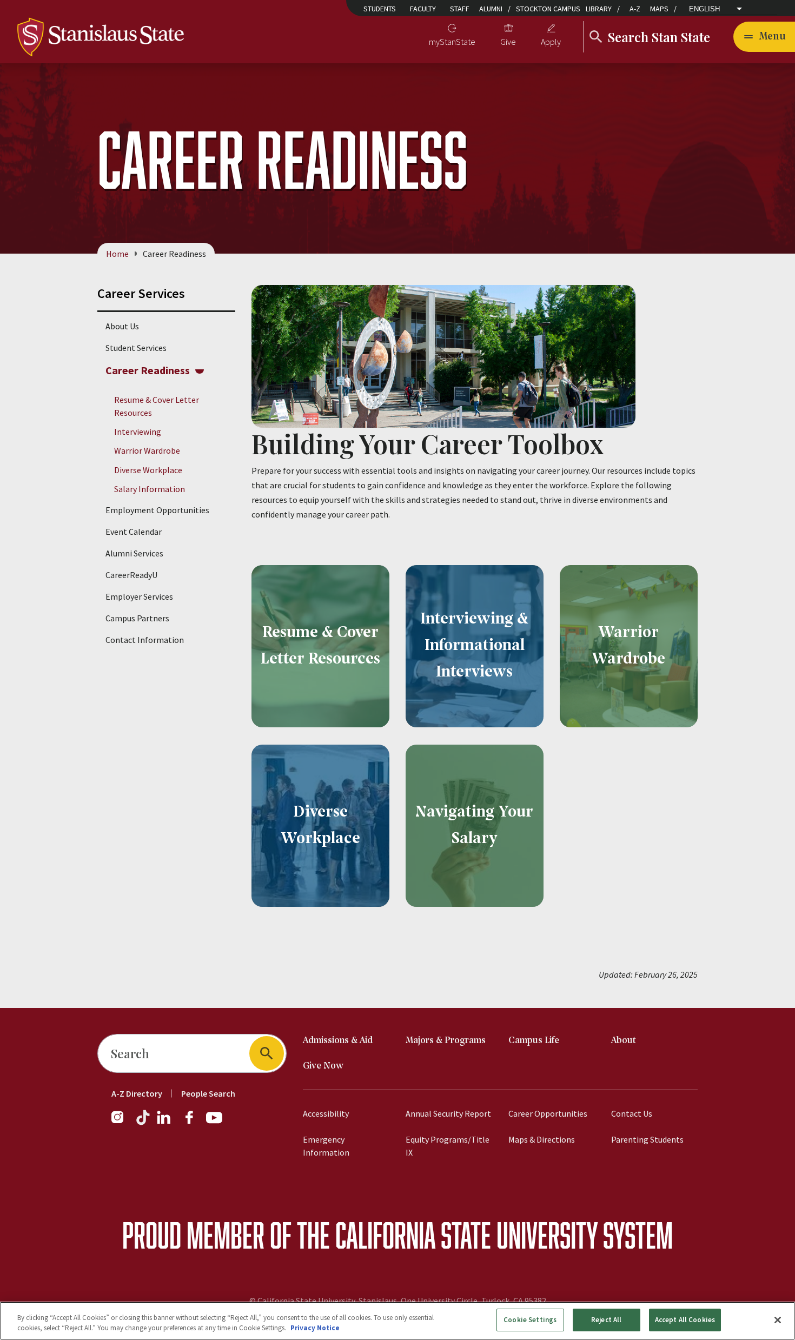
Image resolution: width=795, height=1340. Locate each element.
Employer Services (139, 596)
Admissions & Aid (338, 1041)
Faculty (423, 9)
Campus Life (533, 1041)
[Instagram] (121, 1122)
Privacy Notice (315, 1328)
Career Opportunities (547, 1113)
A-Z (635, 9)
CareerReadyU (131, 574)
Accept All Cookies (685, 1319)
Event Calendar (133, 531)
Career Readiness (147, 370)
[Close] (778, 1320)
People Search (208, 1093)
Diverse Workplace (148, 470)
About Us (122, 326)
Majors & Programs (446, 1041)
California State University (466, 1235)
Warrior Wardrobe (147, 450)
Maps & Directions (541, 1139)
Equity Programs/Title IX (447, 1146)
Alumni (490, 9)
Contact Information (144, 639)
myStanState (452, 41)
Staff (459, 9)
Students (379, 9)
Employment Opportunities (157, 510)
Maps (659, 9)
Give (508, 41)
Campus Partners (137, 618)
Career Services (141, 293)
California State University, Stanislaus (327, 1300)
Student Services (136, 347)
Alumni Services (134, 553)
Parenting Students (647, 1139)
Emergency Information (326, 1146)
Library (599, 9)
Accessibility (326, 1113)
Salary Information (149, 488)
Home (117, 253)
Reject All (606, 1319)
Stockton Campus (548, 9)
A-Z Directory (136, 1093)
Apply (551, 41)
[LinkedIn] (164, 1122)
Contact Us (631, 1113)
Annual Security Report (448, 1113)
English (704, 9)
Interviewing (137, 431)
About (623, 1041)
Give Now (323, 1066)
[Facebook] (193, 1122)
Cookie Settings (530, 1319)
